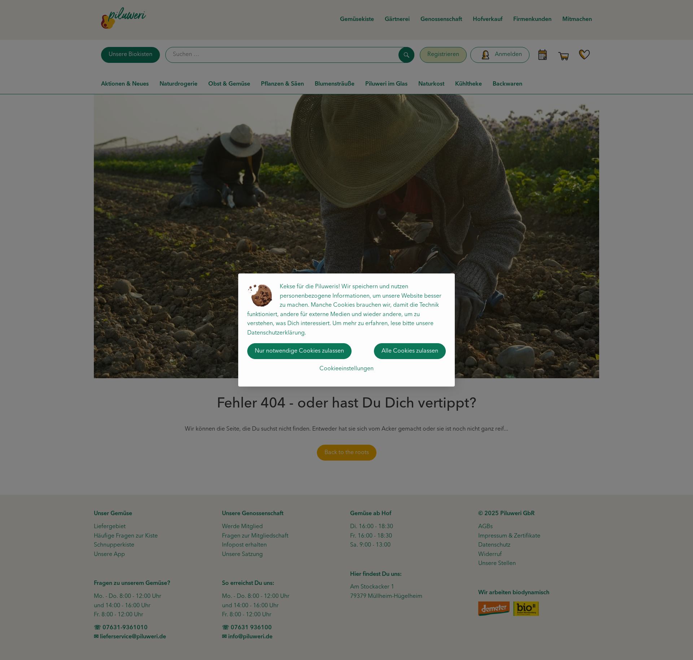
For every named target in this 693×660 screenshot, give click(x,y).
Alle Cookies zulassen (410, 351)
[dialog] (346, 330)
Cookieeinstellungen (346, 369)
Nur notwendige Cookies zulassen (299, 351)
